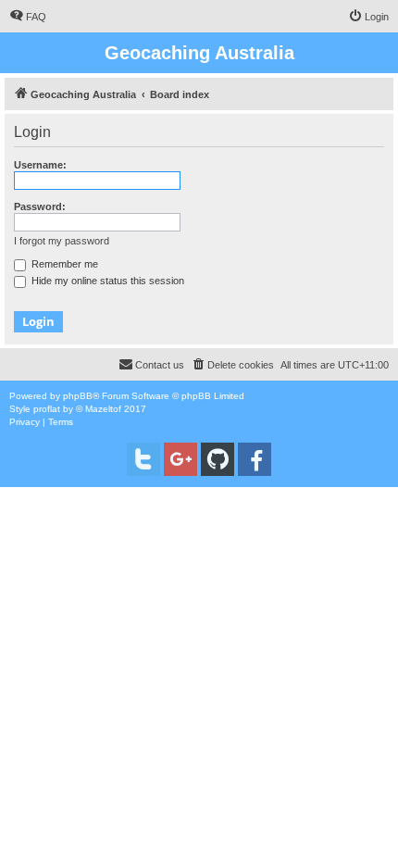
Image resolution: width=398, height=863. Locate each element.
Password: (40, 206)
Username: (40, 164)
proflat (46, 409)
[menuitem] (27, 17)
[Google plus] (180, 459)
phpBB (78, 396)
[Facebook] (254, 459)
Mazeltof (103, 409)
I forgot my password (61, 240)
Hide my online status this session (106, 280)
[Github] (217, 459)
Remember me (63, 263)
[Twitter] (143, 459)
